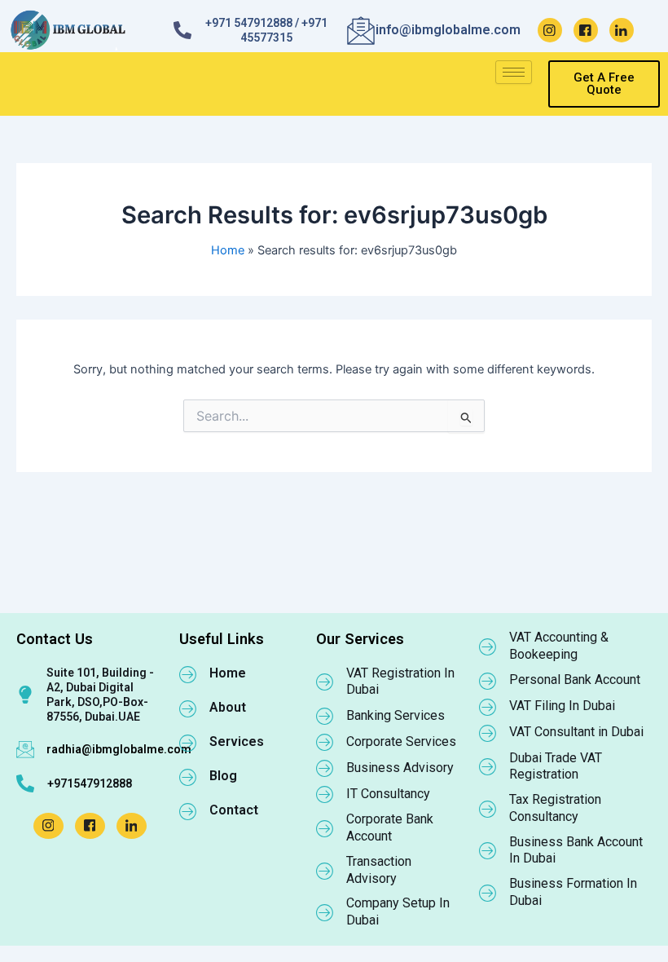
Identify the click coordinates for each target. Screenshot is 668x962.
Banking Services (395, 715)
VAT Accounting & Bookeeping (559, 645)
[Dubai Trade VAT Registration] (488, 766)
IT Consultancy (388, 793)
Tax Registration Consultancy (555, 808)
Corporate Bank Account (389, 827)
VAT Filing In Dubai (562, 705)
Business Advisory (400, 767)
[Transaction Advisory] (325, 871)
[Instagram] (550, 30)
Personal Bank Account (574, 679)
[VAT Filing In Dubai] (488, 707)
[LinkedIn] (621, 30)
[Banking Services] (325, 716)
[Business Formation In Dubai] (488, 893)
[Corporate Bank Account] (325, 828)
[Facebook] (586, 30)
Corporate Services (401, 741)
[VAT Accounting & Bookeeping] (488, 646)
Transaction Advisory (378, 870)
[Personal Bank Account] (488, 681)
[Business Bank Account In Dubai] (488, 850)
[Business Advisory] (325, 768)
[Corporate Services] (325, 742)
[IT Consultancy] (325, 794)
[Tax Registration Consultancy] (488, 809)
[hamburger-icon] (513, 72)
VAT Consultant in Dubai (576, 731)
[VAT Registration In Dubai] (325, 682)
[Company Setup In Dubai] (325, 912)
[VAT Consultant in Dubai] (488, 733)
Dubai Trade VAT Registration (555, 766)
